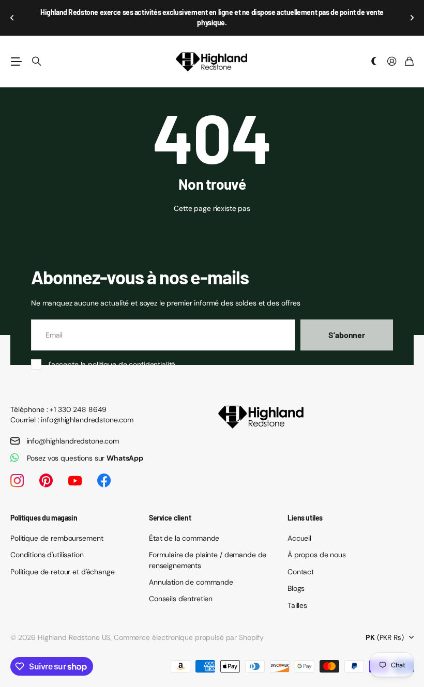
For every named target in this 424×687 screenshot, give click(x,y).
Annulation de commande (191, 582)
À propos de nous (316, 554)
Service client (170, 517)
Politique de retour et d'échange (62, 571)
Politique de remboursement (56, 538)
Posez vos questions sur (85, 458)
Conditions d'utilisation (47, 554)
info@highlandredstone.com (73, 441)
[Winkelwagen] (409, 62)
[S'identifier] (392, 62)
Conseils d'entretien (181, 598)
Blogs (296, 588)
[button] (12, 18)
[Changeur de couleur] (374, 62)
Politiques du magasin (43, 517)
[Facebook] (104, 480)
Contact (300, 571)
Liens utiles (305, 517)
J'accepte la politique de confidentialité (111, 364)
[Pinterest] (46, 480)
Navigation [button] (16, 61)
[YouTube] (75, 480)
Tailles (297, 605)
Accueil (299, 538)
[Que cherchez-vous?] (36, 61)
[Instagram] (17, 480)
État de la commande (184, 538)
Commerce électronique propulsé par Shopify (189, 637)
